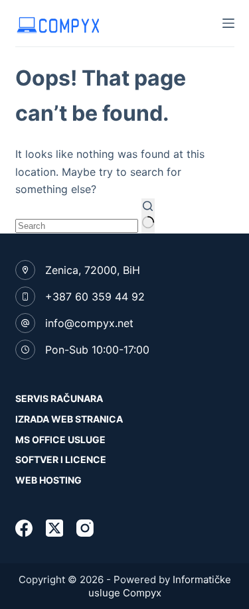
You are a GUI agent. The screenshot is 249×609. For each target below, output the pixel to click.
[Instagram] (85, 528)
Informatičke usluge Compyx (159, 586)
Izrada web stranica (69, 419)
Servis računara (59, 398)
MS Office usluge (60, 439)
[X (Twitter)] (54, 528)
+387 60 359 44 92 (95, 296)
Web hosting (48, 480)
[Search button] (148, 216)
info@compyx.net (89, 323)
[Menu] (228, 23)
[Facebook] (24, 528)
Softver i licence (60, 459)
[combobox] (76, 226)
